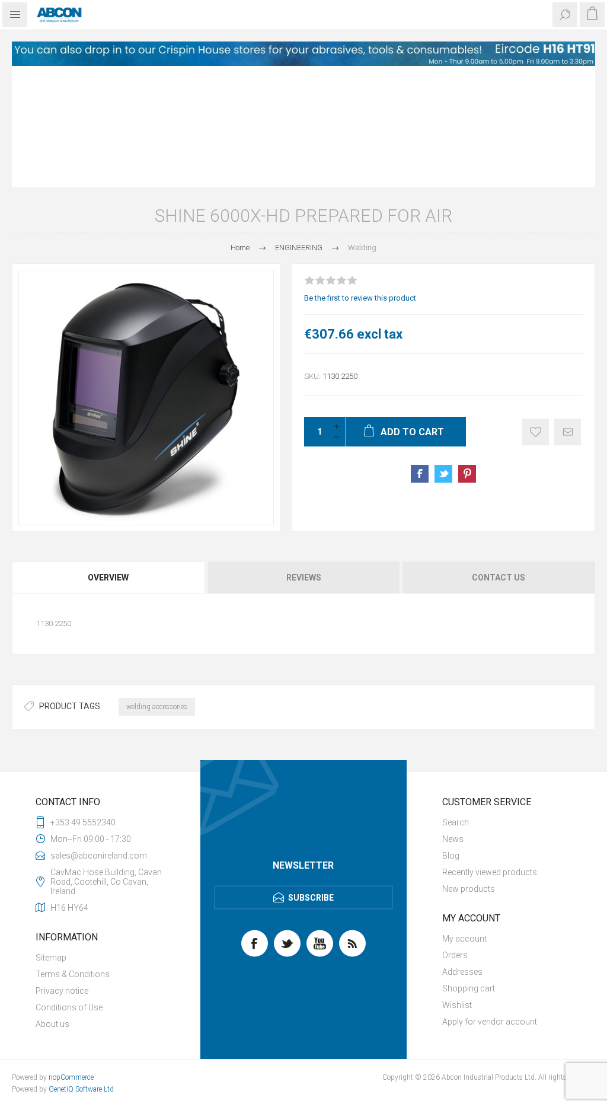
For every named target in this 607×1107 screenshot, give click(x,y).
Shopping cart (468, 867)
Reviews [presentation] (303, 456)
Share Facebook (420, 352)
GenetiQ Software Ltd (81, 968)
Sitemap (51, 836)
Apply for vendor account (489, 900)
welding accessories (156, 585)
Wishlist (457, 883)
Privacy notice (62, 869)
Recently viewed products (489, 750)
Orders (455, 833)
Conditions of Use (69, 886)
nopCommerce (71, 956)
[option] (303, 54)
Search (455, 701)
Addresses (462, 850)
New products (468, 767)
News (453, 717)
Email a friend (567, 310)
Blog (450, 734)
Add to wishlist (535, 310)
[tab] (109, 456)
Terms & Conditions (73, 852)
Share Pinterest (467, 352)
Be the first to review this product (360, 176)
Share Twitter (443, 352)
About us (52, 902)
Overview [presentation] (108, 456)
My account (464, 817)
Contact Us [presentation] (498, 456)
